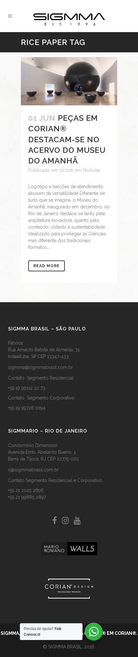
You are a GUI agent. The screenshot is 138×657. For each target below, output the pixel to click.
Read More (46, 266)
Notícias (91, 170)
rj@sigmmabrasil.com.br (33, 469)
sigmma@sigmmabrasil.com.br (40, 367)
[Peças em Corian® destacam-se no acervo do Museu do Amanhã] (69, 81)
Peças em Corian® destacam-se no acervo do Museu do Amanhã (67, 139)
